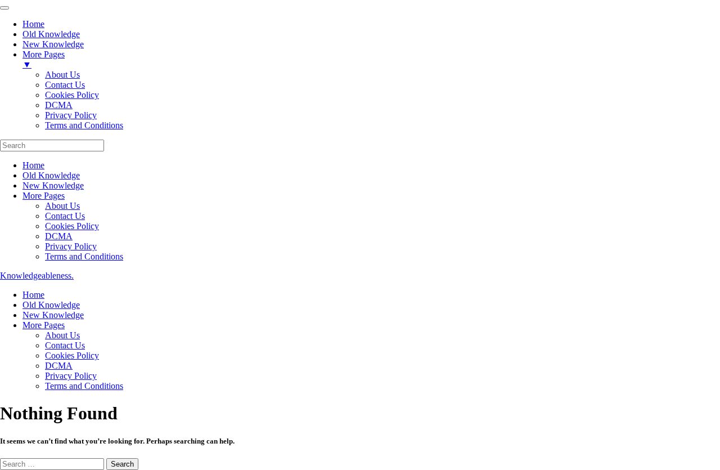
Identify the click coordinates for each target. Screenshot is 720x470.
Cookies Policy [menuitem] (72, 95)
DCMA (59, 236)
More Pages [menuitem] (43, 59)
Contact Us (65, 216)
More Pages (43, 195)
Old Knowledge (51, 175)
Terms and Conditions (84, 256)
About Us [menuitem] (62, 74)
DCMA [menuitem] (59, 105)
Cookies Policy (72, 226)
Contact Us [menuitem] (65, 84)
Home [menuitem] (33, 24)
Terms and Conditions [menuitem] (84, 125)
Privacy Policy (71, 246)
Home (33, 165)
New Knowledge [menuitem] (53, 44)
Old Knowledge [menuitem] (51, 34)
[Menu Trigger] (4, 8)
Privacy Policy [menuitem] (71, 115)
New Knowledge (53, 185)
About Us (62, 206)
